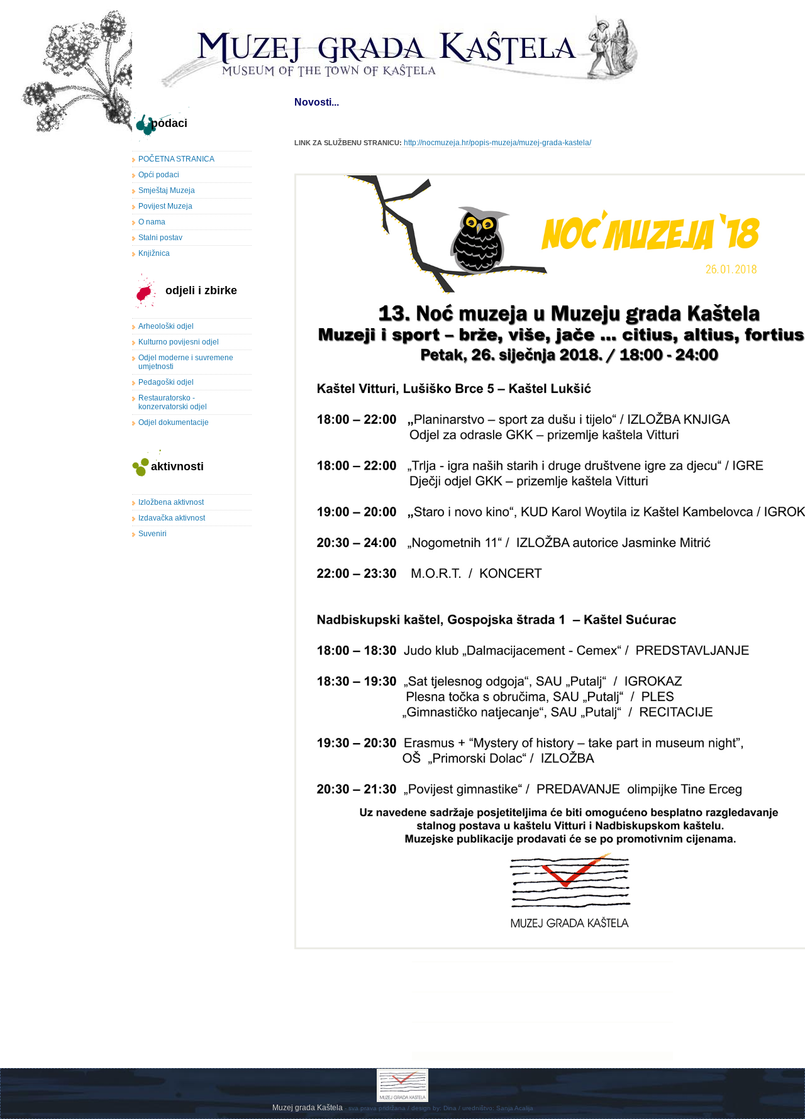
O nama (151, 222)
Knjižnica (154, 253)
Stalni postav (160, 237)
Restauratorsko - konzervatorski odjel (172, 402)
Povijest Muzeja (165, 206)
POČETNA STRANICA (176, 159)
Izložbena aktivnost (171, 502)
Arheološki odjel (166, 326)
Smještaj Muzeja (166, 190)
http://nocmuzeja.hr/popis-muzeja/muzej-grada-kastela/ (496, 142)
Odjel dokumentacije (173, 422)
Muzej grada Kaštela (308, 1107)
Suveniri (152, 533)
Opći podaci (158, 174)
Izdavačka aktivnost (171, 518)
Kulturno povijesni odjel (178, 342)
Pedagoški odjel (166, 382)
